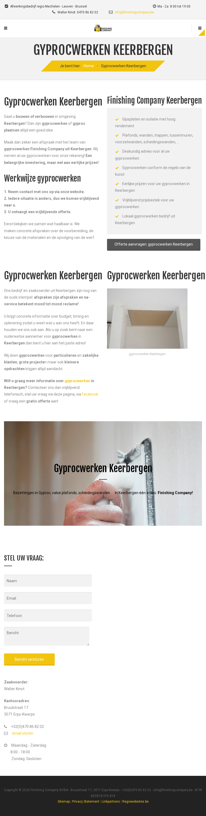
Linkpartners (111, 801)
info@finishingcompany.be (134, 12)
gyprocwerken (77, 381)
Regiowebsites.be (135, 801)
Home (89, 66)
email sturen (22, 733)
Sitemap (64, 801)
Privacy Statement (85, 801)
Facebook (90, 394)
